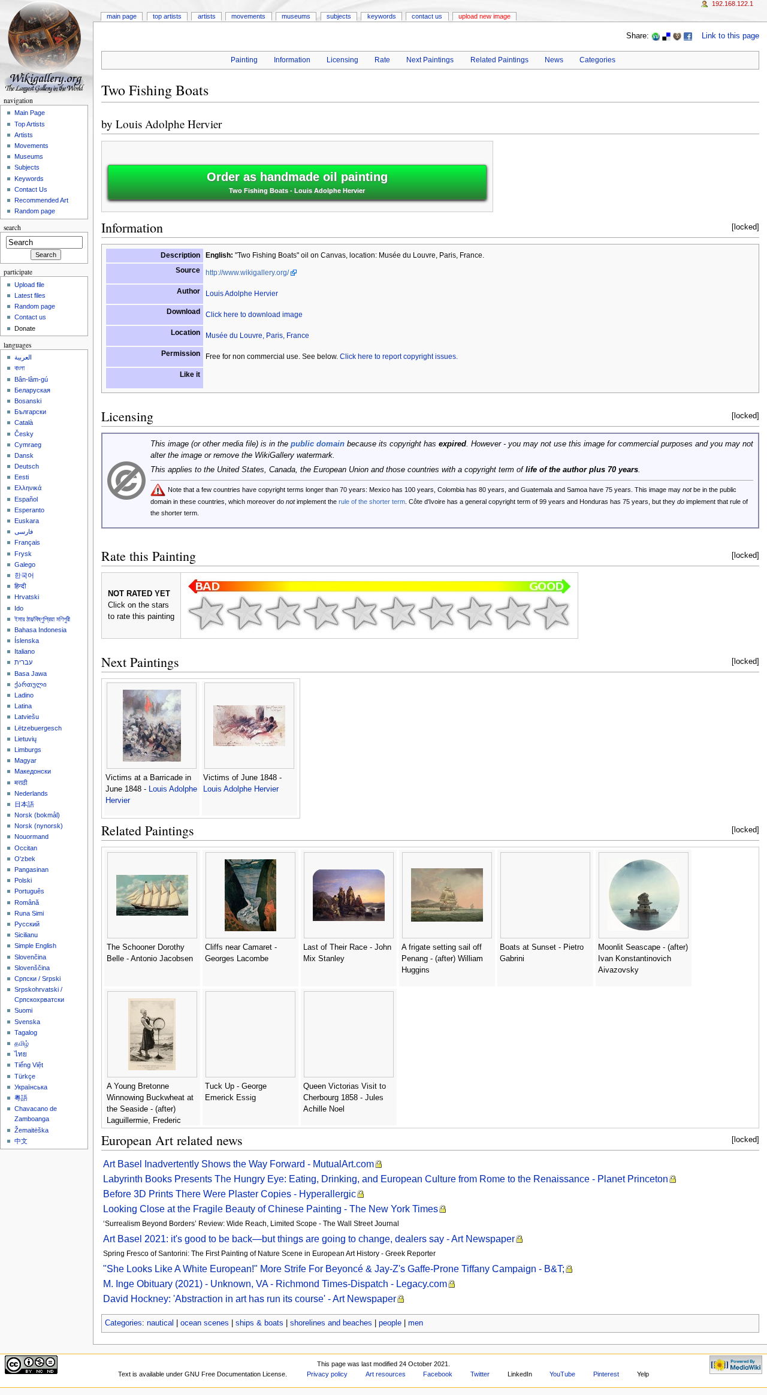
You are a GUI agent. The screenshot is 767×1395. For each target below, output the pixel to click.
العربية (23, 357)
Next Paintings (430, 60)
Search (12, 227)
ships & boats (259, 1323)
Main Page (122, 16)
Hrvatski (26, 596)
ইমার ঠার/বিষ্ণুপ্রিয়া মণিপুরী (42, 619)
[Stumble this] (655, 36)
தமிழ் (21, 1043)
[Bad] (244, 613)
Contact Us (427, 16)
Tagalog (25, 1032)
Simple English (35, 945)
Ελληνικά (27, 487)
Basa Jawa (30, 673)
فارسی (23, 531)
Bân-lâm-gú (31, 379)
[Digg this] (677, 36)
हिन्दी (20, 586)
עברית (23, 662)
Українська (30, 1087)
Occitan (25, 848)
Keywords (381, 16)
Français (27, 542)
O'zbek (24, 858)
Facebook (437, 1374)
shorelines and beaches (331, 1323)
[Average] (359, 613)
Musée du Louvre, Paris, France (257, 335)
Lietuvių (25, 738)
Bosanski (27, 400)
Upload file (29, 284)
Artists (207, 16)
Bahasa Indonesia (40, 629)
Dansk (24, 455)
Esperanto (29, 510)
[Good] (398, 613)
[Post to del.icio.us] (666, 36)
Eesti (21, 477)
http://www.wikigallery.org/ (247, 272)
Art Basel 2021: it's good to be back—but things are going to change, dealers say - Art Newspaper (309, 1239)
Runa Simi (29, 913)
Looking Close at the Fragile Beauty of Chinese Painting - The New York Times (270, 1209)
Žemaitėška (31, 1130)
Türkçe (24, 1076)
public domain (318, 444)
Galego (24, 564)
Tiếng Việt (28, 1064)
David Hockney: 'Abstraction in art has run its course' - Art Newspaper (249, 1299)
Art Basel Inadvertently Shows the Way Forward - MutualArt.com (238, 1164)
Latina (23, 705)
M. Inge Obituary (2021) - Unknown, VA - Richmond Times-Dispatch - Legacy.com (275, 1284)
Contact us (30, 317)
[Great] (474, 613)
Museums (296, 16)
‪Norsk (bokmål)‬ (37, 815)
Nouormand (31, 836)
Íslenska (26, 640)
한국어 (24, 575)
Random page (34, 211)
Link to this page (730, 36)
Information (292, 60)
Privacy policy (327, 1374)
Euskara (26, 520)
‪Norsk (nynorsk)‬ (38, 825)
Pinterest (606, 1374)
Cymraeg (27, 444)
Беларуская (32, 390)
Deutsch (26, 466)
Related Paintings (499, 60)
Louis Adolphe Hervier (169, 123)
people (390, 1323)
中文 (21, 1141)
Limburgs (27, 749)
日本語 (24, 804)
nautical (160, 1323)
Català (23, 422)
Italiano (24, 651)
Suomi (23, 1010)
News (554, 60)
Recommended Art (41, 200)
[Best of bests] (551, 613)
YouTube (562, 1374)
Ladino (24, 695)
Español (26, 499)
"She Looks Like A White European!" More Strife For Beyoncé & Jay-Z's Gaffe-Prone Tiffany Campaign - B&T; (333, 1269)
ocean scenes (204, 1323)
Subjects (339, 16)
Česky (24, 433)
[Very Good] (436, 613)
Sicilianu (26, 934)
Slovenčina (30, 957)
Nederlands (31, 793)
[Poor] (283, 613)
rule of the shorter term (372, 501)
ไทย (20, 1054)
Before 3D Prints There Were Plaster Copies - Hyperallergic (229, 1194)
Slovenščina (32, 967)
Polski (23, 880)
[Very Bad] (206, 613)
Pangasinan (31, 869)
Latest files (30, 295)
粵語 (21, 1097)
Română (26, 902)
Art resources (386, 1374)
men (415, 1323)
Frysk (23, 553)
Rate (382, 60)
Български (30, 411)
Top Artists (167, 16)
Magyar (25, 760)
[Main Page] (46, 46)
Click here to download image (254, 314)
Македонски (32, 771)
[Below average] (321, 613)
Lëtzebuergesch (38, 728)
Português (29, 891)
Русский (27, 924)
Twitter (480, 1374)
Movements (248, 16)
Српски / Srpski (37, 978)
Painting (244, 60)
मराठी (20, 782)
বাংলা (19, 368)
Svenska (27, 1021)
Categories (597, 60)
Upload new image (484, 16)
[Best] (513, 613)
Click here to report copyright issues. (399, 356)
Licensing (342, 60)
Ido (18, 608)
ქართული (30, 684)
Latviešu (26, 716)
